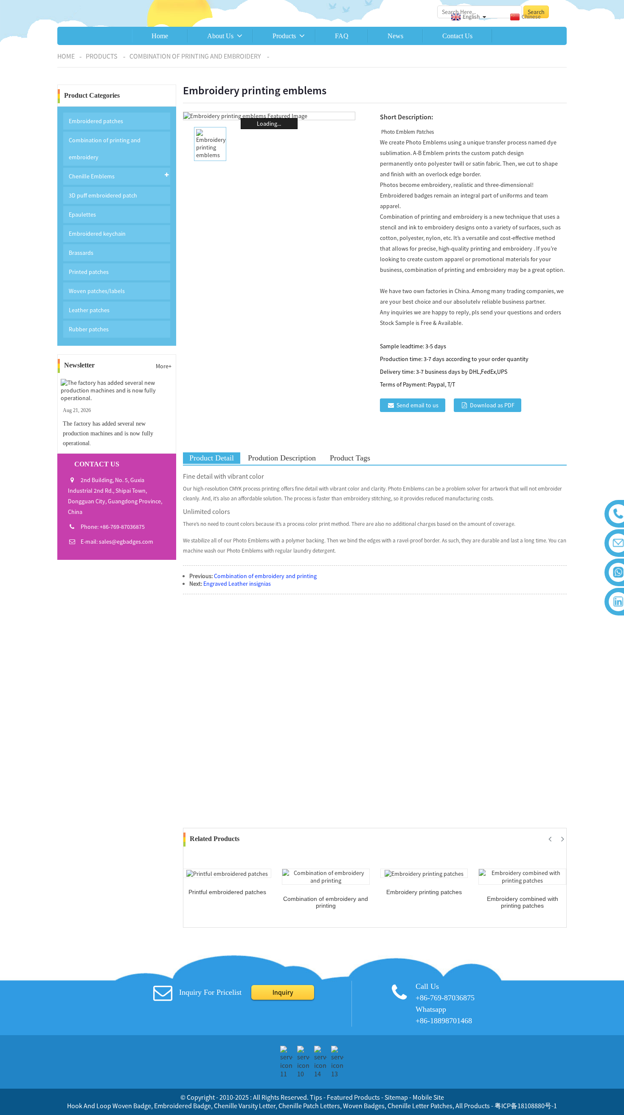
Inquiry (283, 992)
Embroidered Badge (182, 1105)
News (395, 36)
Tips (316, 1097)
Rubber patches (89, 329)
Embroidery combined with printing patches (522, 902)
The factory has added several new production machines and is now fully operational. (108, 433)
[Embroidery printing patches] (424, 873)
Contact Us (457, 36)
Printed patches (89, 272)
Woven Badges (364, 1105)
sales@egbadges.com (126, 541)
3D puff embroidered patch (103, 195)
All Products (472, 1105)
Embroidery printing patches (424, 892)
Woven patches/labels (97, 291)
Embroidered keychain (97, 233)
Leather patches (89, 310)
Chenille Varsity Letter (244, 1105)
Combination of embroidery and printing (265, 576)
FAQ (342, 36)
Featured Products (353, 1097)
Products (284, 36)
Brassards (81, 253)
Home (160, 36)
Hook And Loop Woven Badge (109, 1105)
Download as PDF (492, 405)
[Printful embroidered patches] (227, 873)
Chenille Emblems (92, 176)
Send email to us (417, 405)
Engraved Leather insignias (237, 583)
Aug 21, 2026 (77, 410)
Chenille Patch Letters (309, 1105)
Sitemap (396, 1097)
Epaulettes (82, 214)
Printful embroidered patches (227, 892)
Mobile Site (428, 1097)
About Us (220, 36)
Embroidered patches (96, 121)
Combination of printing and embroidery (195, 56)
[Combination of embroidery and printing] (325, 876)
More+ (163, 366)
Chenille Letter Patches (420, 1105)
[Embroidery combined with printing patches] (522, 876)
